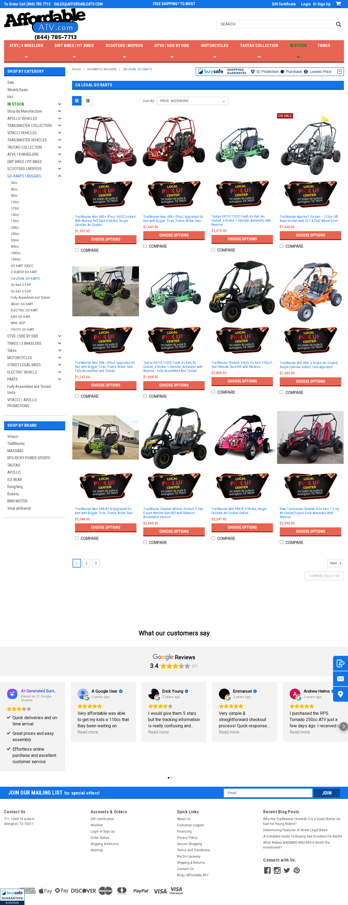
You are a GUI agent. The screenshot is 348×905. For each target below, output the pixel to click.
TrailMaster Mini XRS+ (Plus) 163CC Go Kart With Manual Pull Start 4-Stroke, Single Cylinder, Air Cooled (105, 221)
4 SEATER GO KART (24, 272)
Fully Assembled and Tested (30, 297)
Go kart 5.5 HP (21, 285)
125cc (15, 208)
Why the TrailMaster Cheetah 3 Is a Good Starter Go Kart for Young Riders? (301, 821)
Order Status (100, 838)
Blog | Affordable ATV (193, 875)
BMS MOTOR (17, 501)
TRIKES (324, 45)
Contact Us (185, 869)
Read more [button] (87, 732)
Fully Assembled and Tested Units (29, 389)
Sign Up (324, 4)
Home (76, 69)
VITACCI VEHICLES (22, 132)
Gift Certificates (102, 819)
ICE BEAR (14, 479)
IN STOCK (298, 45)
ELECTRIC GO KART (24, 310)
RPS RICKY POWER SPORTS (28, 457)
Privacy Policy (187, 838)
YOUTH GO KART (23, 329)
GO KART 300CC (22, 266)
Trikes (12, 350)
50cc (14, 183)
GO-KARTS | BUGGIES (24, 176)
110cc (15, 202)
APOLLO (14, 472)
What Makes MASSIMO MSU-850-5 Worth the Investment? (296, 845)
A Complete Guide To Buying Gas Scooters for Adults (302, 836)
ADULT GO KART (22, 304)
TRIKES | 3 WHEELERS (24, 343)
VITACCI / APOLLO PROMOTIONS (22, 403)
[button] (12, 897)
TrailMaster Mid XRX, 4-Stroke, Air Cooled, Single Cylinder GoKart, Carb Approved (309, 365)
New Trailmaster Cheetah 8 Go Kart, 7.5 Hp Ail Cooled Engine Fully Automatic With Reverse (309, 513)
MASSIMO (15, 450)
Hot (10, 96)
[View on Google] (82, 694)
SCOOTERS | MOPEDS (124, 45)
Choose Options (105, 239)
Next (334, 563)
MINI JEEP (18, 323)
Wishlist (97, 825)
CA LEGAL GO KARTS (25, 278)
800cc (15, 246)
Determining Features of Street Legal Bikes (295, 830)
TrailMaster (16, 443)
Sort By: (149, 101)
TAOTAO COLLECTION (259, 45)
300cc (15, 240)
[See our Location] (340, 694)
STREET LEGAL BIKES (24, 364)
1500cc (16, 259)
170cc (15, 221)
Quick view (106, 172)
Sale (10, 82)
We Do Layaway (189, 856)
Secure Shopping (189, 844)
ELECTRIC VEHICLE (22, 372)
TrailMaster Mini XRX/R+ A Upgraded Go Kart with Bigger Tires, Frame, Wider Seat (104, 511)
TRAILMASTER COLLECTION (29, 125)
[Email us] (340, 678)
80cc (14, 189)
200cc (15, 227)
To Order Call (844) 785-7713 (27, 4)
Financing (184, 831)
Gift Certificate (284, 4)
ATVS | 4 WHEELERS (26, 45)
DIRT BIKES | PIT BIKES (74, 45)
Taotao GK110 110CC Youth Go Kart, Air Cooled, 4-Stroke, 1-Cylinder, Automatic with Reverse (241, 221)
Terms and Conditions (193, 850)
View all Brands (19, 508)
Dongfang (15, 486)
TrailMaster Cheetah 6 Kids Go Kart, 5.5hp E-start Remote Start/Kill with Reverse (242, 365)
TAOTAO (13, 465)
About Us (184, 819)
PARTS (12, 379)
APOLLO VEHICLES (22, 118)
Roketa (13, 494)
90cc (14, 195)
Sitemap (97, 850)
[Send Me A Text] (340, 663)
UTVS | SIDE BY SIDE (171, 45)
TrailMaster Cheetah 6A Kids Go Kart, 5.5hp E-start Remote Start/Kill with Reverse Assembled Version (173, 513)
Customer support (190, 825)
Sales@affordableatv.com (78, 4)
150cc (15, 215)
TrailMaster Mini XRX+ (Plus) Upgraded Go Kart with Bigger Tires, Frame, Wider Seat (173, 219)
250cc (15, 234)
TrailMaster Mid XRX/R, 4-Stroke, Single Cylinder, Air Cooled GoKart (239, 511)
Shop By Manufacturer (24, 111)
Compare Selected (324, 576)
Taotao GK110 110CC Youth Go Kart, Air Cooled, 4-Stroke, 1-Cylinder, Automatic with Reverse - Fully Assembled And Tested (173, 367)
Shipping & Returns (105, 844)
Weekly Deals (17, 89)
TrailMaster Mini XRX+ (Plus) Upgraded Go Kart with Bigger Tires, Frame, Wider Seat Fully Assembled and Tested (105, 367)
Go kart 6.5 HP (21, 291)
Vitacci (12, 436)
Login (306, 4)
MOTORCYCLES (214, 45)
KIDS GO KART (21, 317)
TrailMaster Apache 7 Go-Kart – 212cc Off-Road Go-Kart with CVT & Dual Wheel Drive (309, 219)
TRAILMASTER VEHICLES (27, 140)
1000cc (16, 253)
